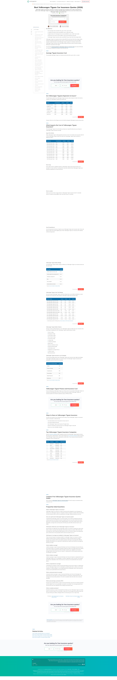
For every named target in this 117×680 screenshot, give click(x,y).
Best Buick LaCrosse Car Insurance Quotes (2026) (73, 597)
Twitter (84, 664)
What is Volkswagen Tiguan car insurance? (38, 60)
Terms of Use (64, 23)
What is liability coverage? (39, 76)
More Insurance (77, 1)
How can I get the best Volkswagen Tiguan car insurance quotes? (38, 64)
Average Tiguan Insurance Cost (39, 32)
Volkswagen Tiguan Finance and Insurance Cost (38, 43)
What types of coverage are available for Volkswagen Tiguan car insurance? (39, 73)
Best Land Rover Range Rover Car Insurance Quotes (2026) (42, 635)
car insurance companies (72, 435)
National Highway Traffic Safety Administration (66, 320)
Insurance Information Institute (53, 459)
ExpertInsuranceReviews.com (48, 669)
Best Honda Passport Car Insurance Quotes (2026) (57, 597)
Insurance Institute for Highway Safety (54, 380)
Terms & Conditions (74, 669)
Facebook (82, 664)
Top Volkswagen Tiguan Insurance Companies (39, 50)
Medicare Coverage (70, 1)
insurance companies (53, 434)
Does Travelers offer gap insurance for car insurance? (41, 633)
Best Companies (52, 1)
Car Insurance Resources (61, 1)
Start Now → (80, 161)
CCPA (78, 669)
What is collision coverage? (37, 79)
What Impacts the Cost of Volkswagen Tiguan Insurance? (39, 39)
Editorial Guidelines (50, 619)
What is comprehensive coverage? (39, 82)
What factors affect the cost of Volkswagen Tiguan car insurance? (39, 68)
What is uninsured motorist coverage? (39, 84)
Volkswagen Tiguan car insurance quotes (60, 500)
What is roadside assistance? (37, 90)
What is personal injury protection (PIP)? (38, 87)
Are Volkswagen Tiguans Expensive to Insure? (39, 35)
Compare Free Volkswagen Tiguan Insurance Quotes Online (39, 54)
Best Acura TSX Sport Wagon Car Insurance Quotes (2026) (42, 634)
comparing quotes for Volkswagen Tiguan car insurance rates (62, 46)
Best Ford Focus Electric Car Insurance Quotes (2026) (41, 637)
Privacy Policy (69, 669)
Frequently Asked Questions (37, 58)
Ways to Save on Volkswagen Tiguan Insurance (38, 47)
